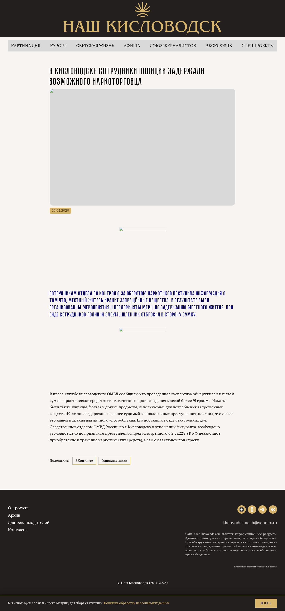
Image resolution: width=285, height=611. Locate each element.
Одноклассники (114, 461)
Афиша (132, 45)
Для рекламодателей (28, 522)
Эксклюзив (219, 45)
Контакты (18, 529)
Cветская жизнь (95, 45)
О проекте (18, 508)
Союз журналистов (173, 45)
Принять (266, 603)
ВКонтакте (84, 461)
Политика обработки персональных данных (255, 567)
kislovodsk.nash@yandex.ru (250, 522)
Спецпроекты (258, 45)
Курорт (58, 45)
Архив (14, 515)
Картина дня (25, 45)
